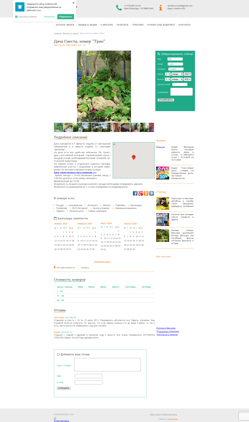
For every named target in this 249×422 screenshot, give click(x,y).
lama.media (173, 419)
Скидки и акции (87, 24)
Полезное (123, 24)
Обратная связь (169, 414)
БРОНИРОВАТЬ (166, 100)
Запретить (49, 16)
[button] (151, 53)
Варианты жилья (70, 33)
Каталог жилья (65, 24)
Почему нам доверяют (161, 24)
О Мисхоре (107, 24)
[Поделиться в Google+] (140, 193)
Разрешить (65, 16)
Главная (57, 33)
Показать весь (102, 261)
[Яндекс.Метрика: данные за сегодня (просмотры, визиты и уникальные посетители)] (61, 419)
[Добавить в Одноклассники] (146, 193)
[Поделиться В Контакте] (151, 193)
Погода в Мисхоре (166, 328)
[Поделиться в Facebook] (135, 193)
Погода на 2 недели (167, 334)
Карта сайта (155, 414)
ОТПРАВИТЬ (63, 388)
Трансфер (138, 24)
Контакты (185, 24)
